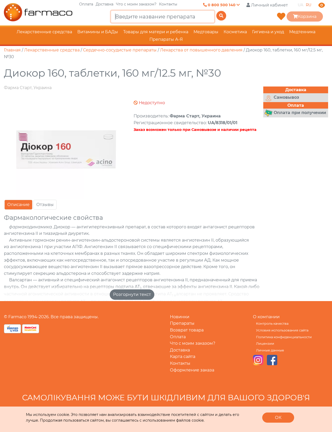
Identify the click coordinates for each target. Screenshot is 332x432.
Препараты (182, 323)
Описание (18, 204)
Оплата (86, 4)
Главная (12, 50)
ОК (278, 417)
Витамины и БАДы (97, 31)
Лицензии (265, 343)
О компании (266, 316)
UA (300, 5)
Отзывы (45, 204)
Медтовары (205, 31)
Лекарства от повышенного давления (201, 50)
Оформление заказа (192, 370)
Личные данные (270, 350)
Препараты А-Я (166, 39)
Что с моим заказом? (136, 4)
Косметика (235, 31)
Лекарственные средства (44, 31)
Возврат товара (187, 330)
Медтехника (302, 31)
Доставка (104, 4)
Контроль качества (272, 323)
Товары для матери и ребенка (155, 31)
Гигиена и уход (268, 31)
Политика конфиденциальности (284, 337)
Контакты (168, 4)
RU (308, 5)
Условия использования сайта (282, 330)
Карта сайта (182, 356)
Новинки (179, 316)
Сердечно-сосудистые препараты (120, 50)
